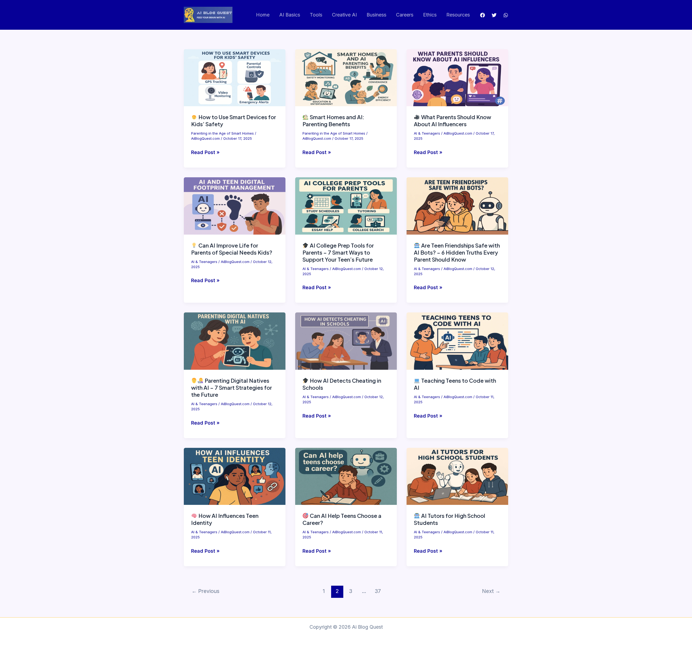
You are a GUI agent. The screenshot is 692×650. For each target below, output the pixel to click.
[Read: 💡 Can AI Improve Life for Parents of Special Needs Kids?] (234, 205)
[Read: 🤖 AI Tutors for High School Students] (457, 476)
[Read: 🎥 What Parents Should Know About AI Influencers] (457, 77)
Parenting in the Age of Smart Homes (222, 133)
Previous (205, 591)
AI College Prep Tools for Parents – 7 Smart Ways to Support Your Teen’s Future (338, 252)
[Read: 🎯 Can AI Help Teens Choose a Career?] (346, 476)
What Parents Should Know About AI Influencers (452, 120)
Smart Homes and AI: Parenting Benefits (333, 120)
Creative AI (344, 15)
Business (376, 15)
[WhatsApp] (505, 15)
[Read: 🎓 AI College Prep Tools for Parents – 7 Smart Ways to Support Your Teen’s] (346, 205)
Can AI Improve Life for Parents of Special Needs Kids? (231, 249)
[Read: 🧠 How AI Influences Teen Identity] (234, 476)
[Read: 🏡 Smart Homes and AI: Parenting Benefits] (346, 77)
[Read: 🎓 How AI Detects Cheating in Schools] (346, 341)
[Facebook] (482, 15)
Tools (316, 15)
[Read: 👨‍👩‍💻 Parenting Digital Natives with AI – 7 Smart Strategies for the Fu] (234, 341)
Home (263, 15)
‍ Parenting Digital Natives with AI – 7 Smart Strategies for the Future (231, 387)
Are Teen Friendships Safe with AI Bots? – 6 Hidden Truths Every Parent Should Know (457, 252)
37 (378, 591)
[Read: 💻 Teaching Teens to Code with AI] (457, 341)
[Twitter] (494, 15)
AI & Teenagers (427, 133)
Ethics (430, 15)
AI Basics (289, 15)
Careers (404, 15)
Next (491, 591)
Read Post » (205, 152)
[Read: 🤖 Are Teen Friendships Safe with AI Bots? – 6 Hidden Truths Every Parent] (457, 205)
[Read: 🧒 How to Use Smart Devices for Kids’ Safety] (234, 77)
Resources (458, 15)
